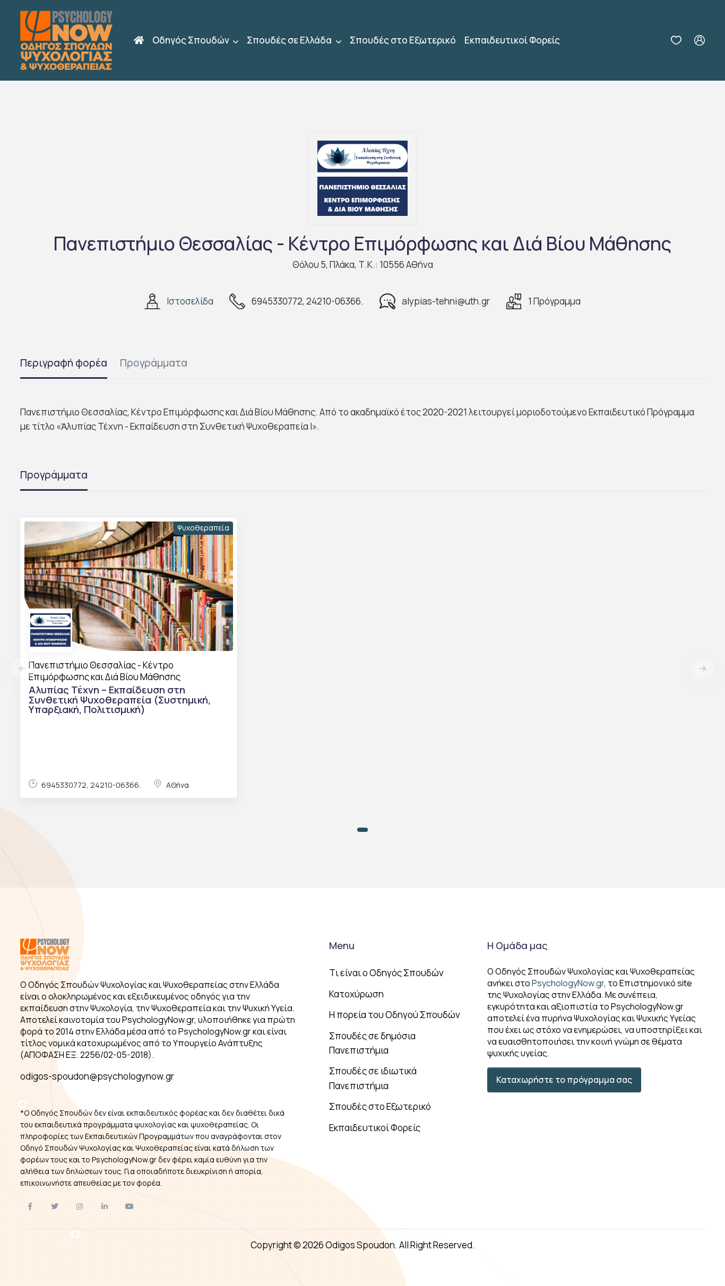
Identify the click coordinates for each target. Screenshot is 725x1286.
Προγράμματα (153, 363)
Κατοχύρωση (356, 994)
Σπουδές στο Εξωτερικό (403, 40)
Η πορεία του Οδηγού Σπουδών (394, 1015)
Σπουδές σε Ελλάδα (290, 40)
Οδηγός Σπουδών (191, 40)
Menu (342, 945)
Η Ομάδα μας (517, 945)
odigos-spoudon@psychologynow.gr (97, 1076)
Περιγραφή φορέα (63, 363)
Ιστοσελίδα (190, 301)
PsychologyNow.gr (568, 983)
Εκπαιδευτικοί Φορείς (512, 40)
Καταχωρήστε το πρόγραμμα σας (564, 1079)
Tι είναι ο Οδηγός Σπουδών (386, 973)
